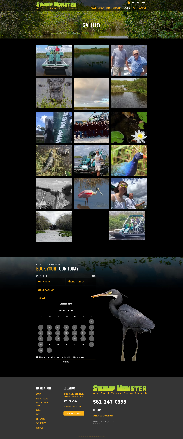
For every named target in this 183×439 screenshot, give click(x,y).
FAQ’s (134, 7)
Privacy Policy (96, 423)
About (93, 7)
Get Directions (74, 413)
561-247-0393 (139, 2)
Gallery (127, 7)
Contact (142, 7)
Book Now (66, 362)
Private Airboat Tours (42, 404)
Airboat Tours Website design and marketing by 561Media (91, 436)
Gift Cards (117, 7)
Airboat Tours (104, 7)
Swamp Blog (41, 423)
